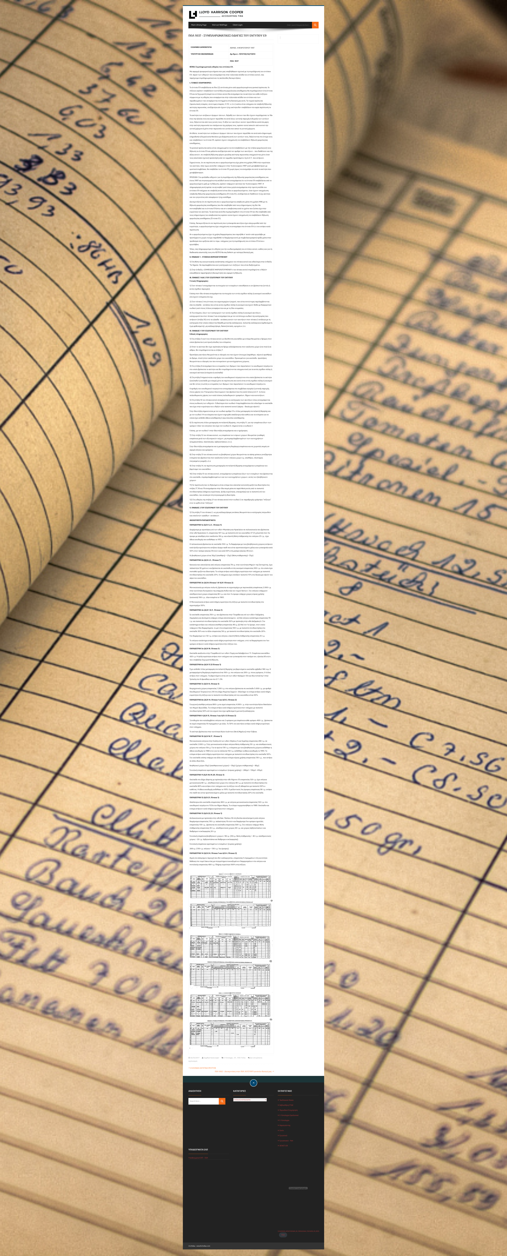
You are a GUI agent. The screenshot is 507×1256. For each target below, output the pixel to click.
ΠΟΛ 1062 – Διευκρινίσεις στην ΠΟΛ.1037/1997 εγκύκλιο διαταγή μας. (244, 1071)
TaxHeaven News (287, 1100)
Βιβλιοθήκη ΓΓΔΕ (286, 1105)
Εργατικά (283, 1135)
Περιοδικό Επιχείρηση (289, 1110)
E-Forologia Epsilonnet (289, 1115)
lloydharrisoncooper (211, 1058)
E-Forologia (228, 1058)
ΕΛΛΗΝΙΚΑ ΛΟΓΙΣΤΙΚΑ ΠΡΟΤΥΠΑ (202, 1068)
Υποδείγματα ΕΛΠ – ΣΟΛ (198, 1157)
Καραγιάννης (285, 1125)
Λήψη (283, 1235)
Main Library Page (198, 25)
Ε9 (235, 1058)
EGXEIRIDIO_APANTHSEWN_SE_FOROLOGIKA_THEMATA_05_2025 (298, 1231)
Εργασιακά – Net (286, 1140)
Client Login (238, 25)
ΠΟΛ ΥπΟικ (241, 1058)
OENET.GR (284, 1145)
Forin (282, 1130)
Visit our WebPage (219, 25)
